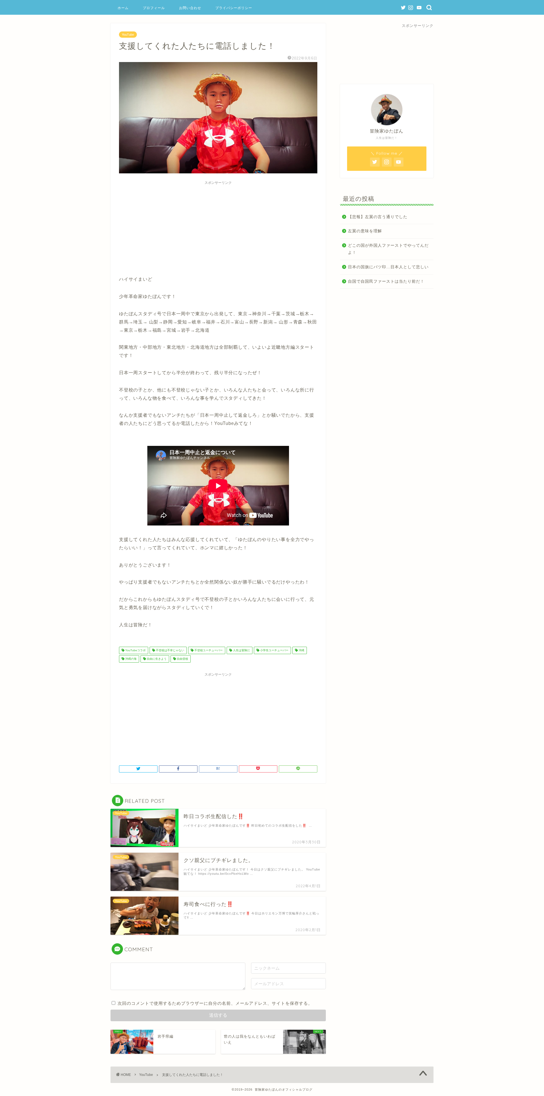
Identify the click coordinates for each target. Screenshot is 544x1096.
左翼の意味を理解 (365, 231)
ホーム (123, 8)
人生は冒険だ (241, 650)
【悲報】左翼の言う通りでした (377, 217)
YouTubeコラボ (135, 650)
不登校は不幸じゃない (169, 650)
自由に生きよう (156, 658)
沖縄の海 (130, 658)
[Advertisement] (218, 227)
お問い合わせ (190, 8)
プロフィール (154, 8)
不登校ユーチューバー (208, 650)
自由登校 (182, 658)
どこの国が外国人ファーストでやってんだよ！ (388, 249)
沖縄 (301, 650)
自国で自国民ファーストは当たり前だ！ (386, 281)
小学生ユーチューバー (273, 650)
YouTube (128, 34)
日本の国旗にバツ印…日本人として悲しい (388, 267)
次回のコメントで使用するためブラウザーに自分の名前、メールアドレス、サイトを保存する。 (215, 1003)
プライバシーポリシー (233, 8)
